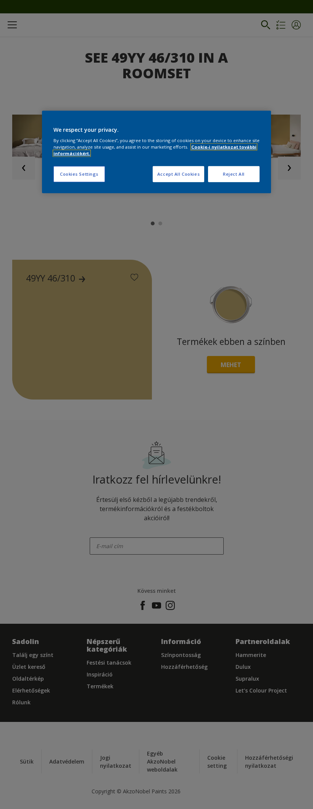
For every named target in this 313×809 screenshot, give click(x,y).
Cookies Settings (79, 174)
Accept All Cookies (178, 174)
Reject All (234, 174)
